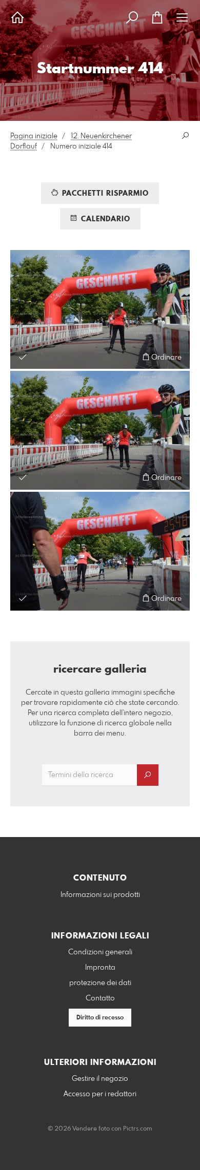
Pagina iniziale (33, 136)
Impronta (100, 967)
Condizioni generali (100, 952)
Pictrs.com (137, 1129)
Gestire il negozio (100, 1078)
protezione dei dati (100, 983)
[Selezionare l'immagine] (22, 356)
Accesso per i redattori (100, 1094)
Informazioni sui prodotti (100, 895)
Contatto (100, 998)
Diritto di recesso (100, 1018)
